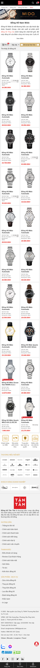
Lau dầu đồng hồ (8, 591)
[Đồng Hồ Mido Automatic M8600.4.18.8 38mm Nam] (29, 294)
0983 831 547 (10, 631)
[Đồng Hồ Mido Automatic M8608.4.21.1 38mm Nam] (29, 217)
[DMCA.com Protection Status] (16, 654)
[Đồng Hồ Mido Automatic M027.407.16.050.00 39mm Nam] (10, 101)
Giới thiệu (5, 564)
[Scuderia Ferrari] (12, 465)
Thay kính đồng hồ (9, 588)
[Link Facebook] (3, 659)
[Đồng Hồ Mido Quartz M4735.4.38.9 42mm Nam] (29, 331)
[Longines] (27, 460)
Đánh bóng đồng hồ (9, 595)
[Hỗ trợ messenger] (10, 647)
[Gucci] (20, 475)
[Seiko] (35, 475)
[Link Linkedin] (22, 659)
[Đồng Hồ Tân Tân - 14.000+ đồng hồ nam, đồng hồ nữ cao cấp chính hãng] (20, 3)
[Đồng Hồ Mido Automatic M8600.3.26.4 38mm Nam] (10, 331)
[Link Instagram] (13, 659)
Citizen (3, 638)
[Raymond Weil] (27, 475)
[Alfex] (20, 470)
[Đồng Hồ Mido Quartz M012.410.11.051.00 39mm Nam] (10, 407)
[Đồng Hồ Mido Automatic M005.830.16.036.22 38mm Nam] (29, 407)
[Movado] (12, 460)
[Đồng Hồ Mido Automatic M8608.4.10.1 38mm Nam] (10, 256)
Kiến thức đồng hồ (9, 571)
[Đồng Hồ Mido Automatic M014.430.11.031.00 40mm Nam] (29, 369)
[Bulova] (20, 460)
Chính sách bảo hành (10, 529)
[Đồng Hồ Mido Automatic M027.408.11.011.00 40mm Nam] (10, 62)
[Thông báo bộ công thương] (6, 654)
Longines (17, 638)
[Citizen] (4, 460)
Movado (10, 638)
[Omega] (4, 465)
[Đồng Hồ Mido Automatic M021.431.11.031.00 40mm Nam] (29, 101)
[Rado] (4, 470)
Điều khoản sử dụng (9, 553)
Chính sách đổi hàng (9, 537)
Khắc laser (6, 599)
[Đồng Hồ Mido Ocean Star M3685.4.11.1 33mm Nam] (10, 369)
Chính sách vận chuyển (10, 544)
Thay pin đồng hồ (8, 584)
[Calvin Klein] (12, 470)
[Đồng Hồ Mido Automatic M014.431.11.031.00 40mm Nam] (29, 178)
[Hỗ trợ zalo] (3, 647)
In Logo (5, 602)
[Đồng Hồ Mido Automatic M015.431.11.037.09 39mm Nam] (10, 178)
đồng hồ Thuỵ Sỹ (7, 32)
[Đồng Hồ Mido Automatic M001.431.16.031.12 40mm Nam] (10, 217)
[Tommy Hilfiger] (27, 465)
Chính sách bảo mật (9, 560)
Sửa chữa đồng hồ (9, 580)
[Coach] (35, 465)
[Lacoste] (20, 465)
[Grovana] (27, 470)
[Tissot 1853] (35, 460)
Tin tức (4, 568)
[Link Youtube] (8, 659)
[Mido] (4, 475)
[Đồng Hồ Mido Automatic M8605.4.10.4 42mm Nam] (29, 256)
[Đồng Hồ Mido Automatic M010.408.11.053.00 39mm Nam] (29, 62)
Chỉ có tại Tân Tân (29, 45)
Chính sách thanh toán (10, 533)
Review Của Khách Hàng (11, 557)
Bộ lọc (7, 44)
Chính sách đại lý (8, 540)
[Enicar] (12, 475)
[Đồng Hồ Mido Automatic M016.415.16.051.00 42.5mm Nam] (29, 139)
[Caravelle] (35, 470)
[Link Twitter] (18, 659)
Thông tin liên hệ (8, 525)
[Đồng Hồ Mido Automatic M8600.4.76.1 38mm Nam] (10, 294)
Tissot (24, 638)
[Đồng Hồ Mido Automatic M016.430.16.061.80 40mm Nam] (10, 139)
